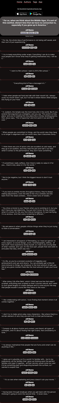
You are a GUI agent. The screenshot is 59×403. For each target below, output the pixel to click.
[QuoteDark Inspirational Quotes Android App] (35, 14)
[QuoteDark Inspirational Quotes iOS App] (22, 14)
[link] (19, 2)
